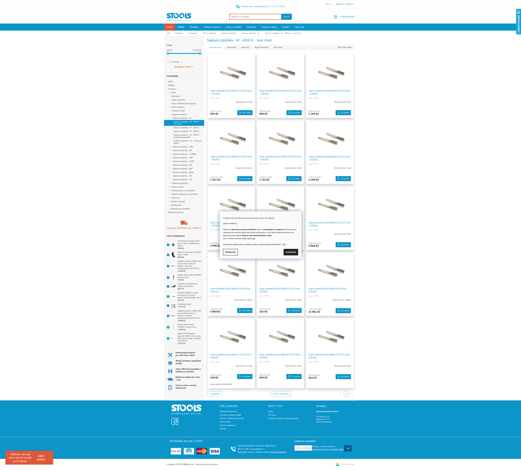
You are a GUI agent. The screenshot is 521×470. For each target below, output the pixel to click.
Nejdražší (245, 47)
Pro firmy (272, 415)
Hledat (286, 16)
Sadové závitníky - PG (182, 176)
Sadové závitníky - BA (182, 165)
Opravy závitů (177, 187)
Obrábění (172, 89)
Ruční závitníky (178, 107)
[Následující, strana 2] (346, 394)
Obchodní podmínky (228, 411)
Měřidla (171, 85)
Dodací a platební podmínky (232, 418)
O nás (270, 411)
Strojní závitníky (178, 100)
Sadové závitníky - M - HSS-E (186, 131)
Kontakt (223, 429)
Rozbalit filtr (183, 67)
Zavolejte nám (247, 6)
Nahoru (215, 394)
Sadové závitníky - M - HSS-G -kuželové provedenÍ (187, 136)
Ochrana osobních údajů (230, 415)
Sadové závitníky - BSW (183, 172)
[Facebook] (174, 420)
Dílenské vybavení (176, 212)
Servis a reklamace (228, 425)
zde (253, 238)
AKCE (170, 82)
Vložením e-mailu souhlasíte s (328, 447)
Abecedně (278, 47)
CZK (327, 4)
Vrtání (173, 92)
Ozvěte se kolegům (278, 452)
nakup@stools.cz (261, 6)
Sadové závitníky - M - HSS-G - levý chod (187, 123)
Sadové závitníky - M (182, 118)
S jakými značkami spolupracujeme (283, 418)
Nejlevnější (231, 47)
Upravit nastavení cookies (230, 464)
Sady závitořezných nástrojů (183, 103)
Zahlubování (176, 205)
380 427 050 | (243, 449)
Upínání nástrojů (178, 201)
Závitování (175, 96)
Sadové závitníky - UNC (183, 147)
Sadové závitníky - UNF (183, 158)
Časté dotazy (225, 422)
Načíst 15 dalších (280, 394)
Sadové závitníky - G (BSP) (184, 154)
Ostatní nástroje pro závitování (184, 194)
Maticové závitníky (180, 183)
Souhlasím (291, 252)
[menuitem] (169, 27)
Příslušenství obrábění (180, 209)
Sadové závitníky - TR (182, 179)
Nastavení (230, 252)
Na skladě (177, 62)
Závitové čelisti (178, 111)
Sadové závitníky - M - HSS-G (186, 127)
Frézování (175, 198)
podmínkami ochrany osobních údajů (328, 449)
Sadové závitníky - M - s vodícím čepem (188, 142)
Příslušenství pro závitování (183, 190)
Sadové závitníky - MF (182, 150)
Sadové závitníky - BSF (183, 169)
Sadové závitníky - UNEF (183, 161)
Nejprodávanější (261, 47)
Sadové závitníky (179, 114)
